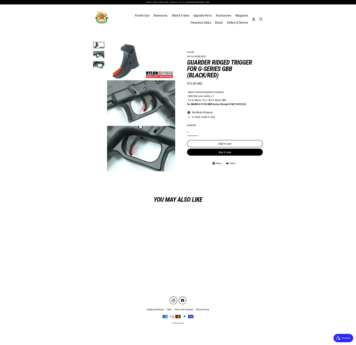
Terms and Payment (183, 309)
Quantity (191, 125)
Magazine (241, 15)
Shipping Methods (155, 309)
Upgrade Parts (202, 15)
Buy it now (225, 152)
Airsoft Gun (142, 15)
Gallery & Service (237, 22)
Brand (219, 22)
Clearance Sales (201, 22)
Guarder (191, 52)
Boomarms (161, 15)
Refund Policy (202, 309)
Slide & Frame (180, 15)
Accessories (223, 15)
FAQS (169, 309)
